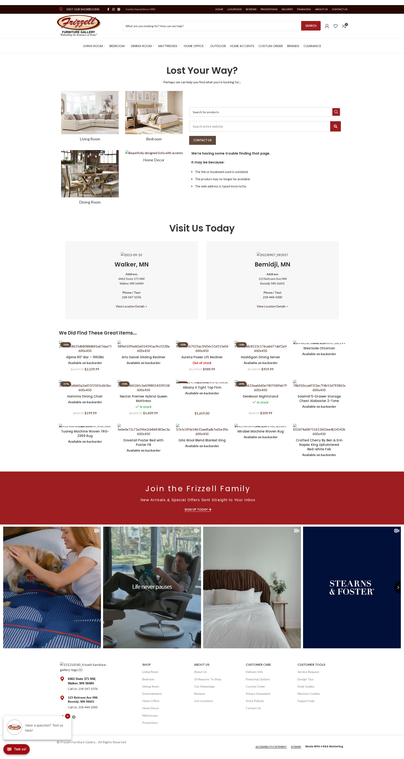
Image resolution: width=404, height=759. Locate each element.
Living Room (150, 672)
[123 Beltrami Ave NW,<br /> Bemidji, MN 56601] (62, 698)
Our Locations (203, 701)
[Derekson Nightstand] (261, 386)
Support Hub (306, 701)
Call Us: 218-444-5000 (83, 707)
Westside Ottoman (319, 348)
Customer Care (258, 664)
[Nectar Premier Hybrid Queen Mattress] (143, 386)
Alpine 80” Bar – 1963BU (85, 357)
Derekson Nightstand (260, 396)
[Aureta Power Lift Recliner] (202, 347)
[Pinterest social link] (119, 9)
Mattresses (150, 715)
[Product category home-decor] (154, 157)
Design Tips (305, 679)
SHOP (146, 664)
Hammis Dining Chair (85, 396)
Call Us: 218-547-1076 (83, 689)
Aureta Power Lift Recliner (202, 357)
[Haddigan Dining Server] (261, 347)
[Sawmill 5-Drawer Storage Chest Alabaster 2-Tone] (319, 386)
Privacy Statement (258, 693)
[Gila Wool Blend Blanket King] (202, 430)
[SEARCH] (336, 112)
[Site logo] (79, 25)
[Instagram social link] (113, 9)
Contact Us (253, 708)
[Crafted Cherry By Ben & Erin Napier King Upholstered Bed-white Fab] (319, 430)
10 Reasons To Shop (207, 679)
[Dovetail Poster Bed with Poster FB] (143, 430)
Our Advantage (204, 686)
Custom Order (255, 686)
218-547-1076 (131, 297)
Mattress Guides (309, 693)
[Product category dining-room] (90, 178)
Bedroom (148, 679)
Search (310, 25)
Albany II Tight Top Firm (202, 387)
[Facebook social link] (108, 9)
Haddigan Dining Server (260, 357)
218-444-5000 (272, 297)
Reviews (199, 693)
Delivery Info (254, 672)
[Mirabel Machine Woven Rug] (261, 425)
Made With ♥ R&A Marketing (324, 746)
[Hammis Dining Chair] (85, 386)
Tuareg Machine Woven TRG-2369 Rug (85, 433)
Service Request (308, 672)
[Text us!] (16, 750)
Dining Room (150, 686)
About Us (201, 664)
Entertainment (152, 693)
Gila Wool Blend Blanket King (202, 440)
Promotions (150, 722)
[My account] (327, 26)
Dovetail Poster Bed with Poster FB (143, 442)
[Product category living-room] (90, 117)
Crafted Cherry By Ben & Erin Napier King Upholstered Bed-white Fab (319, 444)
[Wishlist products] (335, 26)
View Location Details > (131, 306)
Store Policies (255, 701)
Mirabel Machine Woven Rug (261, 431)
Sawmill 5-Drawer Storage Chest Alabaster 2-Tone (319, 398)
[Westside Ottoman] (319, 342)
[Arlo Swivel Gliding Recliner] (143, 347)
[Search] (335, 126)
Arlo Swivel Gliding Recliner (143, 357)
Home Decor (150, 708)
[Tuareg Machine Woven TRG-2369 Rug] (85, 425)
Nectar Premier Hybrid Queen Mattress (143, 398)
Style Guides (306, 686)
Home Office (150, 701)
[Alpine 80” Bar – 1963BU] (85, 347)
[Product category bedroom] (154, 117)
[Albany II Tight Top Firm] (202, 381)
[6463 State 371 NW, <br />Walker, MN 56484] (62, 679)
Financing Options (258, 679)
